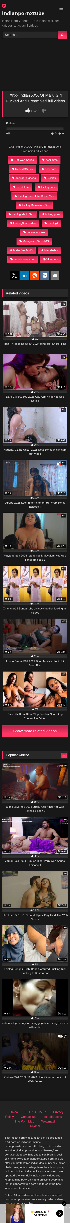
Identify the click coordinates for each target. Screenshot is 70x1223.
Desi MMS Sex (24, 169)
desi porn (50, 169)
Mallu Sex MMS (22, 250)
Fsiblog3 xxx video (24, 223)
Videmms (52, 259)
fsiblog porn (52, 214)
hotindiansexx (52, 1116)
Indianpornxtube (23, 13)
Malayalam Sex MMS (36, 241)
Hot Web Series (24, 159)
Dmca (14, 1112)
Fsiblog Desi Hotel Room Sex (36, 196)
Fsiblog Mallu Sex (23, 214)
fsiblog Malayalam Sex (36, 205)
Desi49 (51, 177)
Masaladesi (51, 250)
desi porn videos (26, 177)
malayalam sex (36, 232)
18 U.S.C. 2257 (35, 1112)
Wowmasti (48, 1121)
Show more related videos (35, 731)
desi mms (52, 159)
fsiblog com (48, 187)
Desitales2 (23, 187)
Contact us (28, 1116)
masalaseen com (24, 259)
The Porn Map (24, 1121)
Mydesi (35, 1126)
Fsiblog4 (53, 223)
